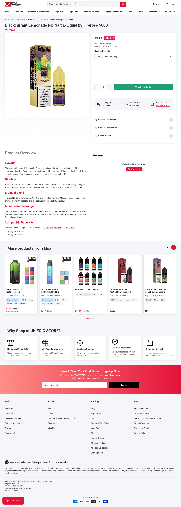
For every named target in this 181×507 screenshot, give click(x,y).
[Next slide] (173, 247)
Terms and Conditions (143, 428)
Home (7, 20)
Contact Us (9, 413)
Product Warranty (141, 423)
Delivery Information (14, 418)
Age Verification (141, 408)
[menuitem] (7, 11)
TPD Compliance (141, 413)
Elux (23, 20)
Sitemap (51, 423)
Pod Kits (57, 227)
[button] (87, 318)
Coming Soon (97, 453)
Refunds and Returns (14, 423)
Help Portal (10, 408)
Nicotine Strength (102, 51)
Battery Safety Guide (100, 423)
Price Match (10, 433)
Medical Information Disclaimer (147, 418)
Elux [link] (13, 29)
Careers (51, 413)
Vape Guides (96, 428)
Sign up (124, 385)
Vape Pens (70, 227)
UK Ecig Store (93, 497)
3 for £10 (110, 38)
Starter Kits (48, 227)
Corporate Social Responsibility (61, 418)
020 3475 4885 (17, 486)
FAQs (93, 418)
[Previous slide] (167, 247)
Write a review (134, 169)
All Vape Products (98, 443)
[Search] (123, 4)
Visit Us (51, 428)
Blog (93, 408)
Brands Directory (98, 438)
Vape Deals (96, 413)
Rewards (8, 428)
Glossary (95, 433)
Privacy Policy (140, 433)
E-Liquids (15, 20)
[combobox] (81, 4)
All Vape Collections (99, 448)
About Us (52, 408)
